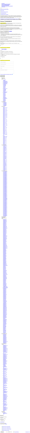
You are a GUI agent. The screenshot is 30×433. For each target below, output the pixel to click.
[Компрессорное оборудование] (15, 9)
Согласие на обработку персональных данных (6, 74)
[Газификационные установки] (15, 14)
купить (10, 31)
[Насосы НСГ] (15, 10)
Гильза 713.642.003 (4, 49)
